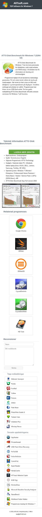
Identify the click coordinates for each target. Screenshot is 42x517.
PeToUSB (14, 452)
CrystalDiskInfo (21, 291)
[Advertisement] (21, 31)
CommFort (14, 461)
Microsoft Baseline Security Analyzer (23, 490)
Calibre (13, 393)
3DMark (21, 251)
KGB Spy (14, 480)
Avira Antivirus (16, 456)
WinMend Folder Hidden (19, 499)
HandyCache (15, 471)
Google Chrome (21, 231)
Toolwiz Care (15, 417)
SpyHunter (14, 437)
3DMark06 (21, 271)
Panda (13, 384)
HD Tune (21, 332)
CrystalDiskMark (21, 311)
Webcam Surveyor (17, 379)
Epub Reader (15, 466)
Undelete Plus (16, 422)
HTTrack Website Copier (19, 475)
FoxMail (14, 388)
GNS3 (13, 403)
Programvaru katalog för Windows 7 (23, 504)
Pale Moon (14, 407)
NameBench (15, 494)
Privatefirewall (16, 442)
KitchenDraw (15, 485)
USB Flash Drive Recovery (20, 447)
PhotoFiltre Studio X (18, 412)
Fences (13, 398)
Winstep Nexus (16, 426)
